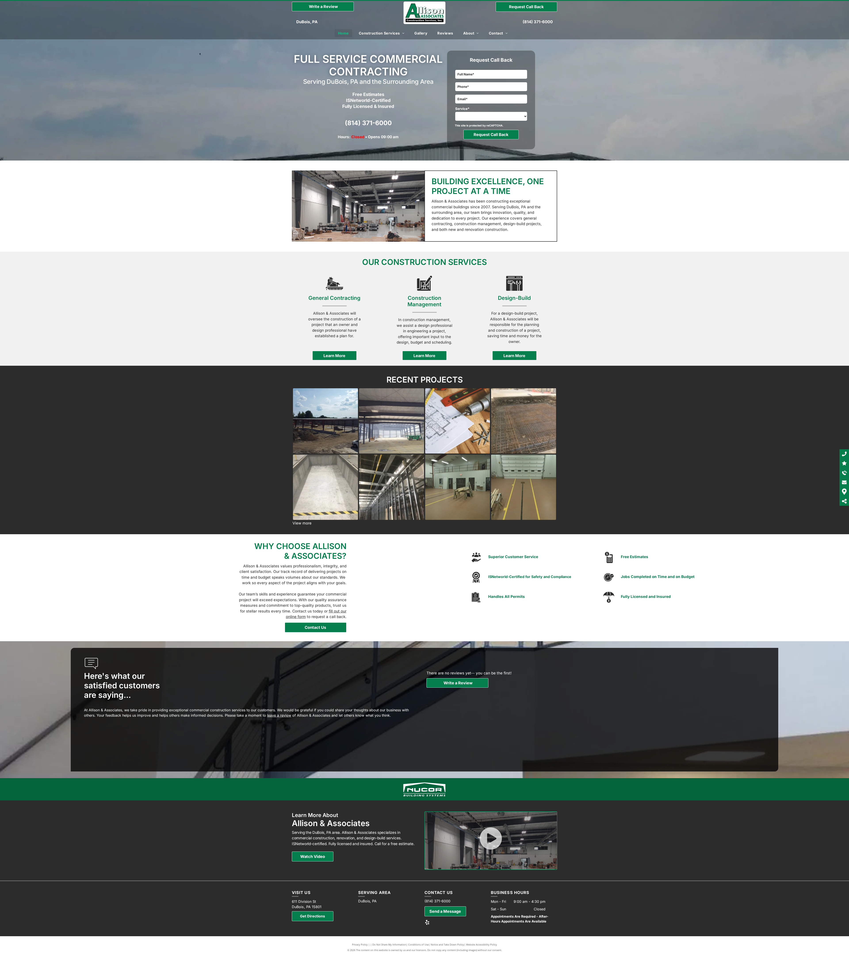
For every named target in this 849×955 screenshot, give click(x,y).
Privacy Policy (360, 944)
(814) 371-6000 (538, 21)
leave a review (279, 715)
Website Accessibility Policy (481, 944)
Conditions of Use (418, 944)
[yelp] (427, 923)
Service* (462, 109)
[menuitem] (345, 33)
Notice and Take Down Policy (447, 944)
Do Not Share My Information (389, 944)
